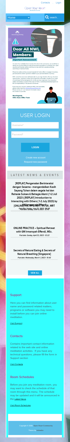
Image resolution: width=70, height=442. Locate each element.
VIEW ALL (35, 272)
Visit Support (16, 323)
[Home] (35, 10)
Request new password (35, 162)
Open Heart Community (43, 426)
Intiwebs (40, 430)
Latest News (20, 399)
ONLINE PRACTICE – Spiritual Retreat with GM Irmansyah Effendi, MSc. (34, 229)
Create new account (35, 157)
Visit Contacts (16, 364)
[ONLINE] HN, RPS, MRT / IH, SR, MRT (34, 206)
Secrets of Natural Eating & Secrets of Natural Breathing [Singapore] (34, 252)
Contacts (45, 2)
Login (58, 2)
